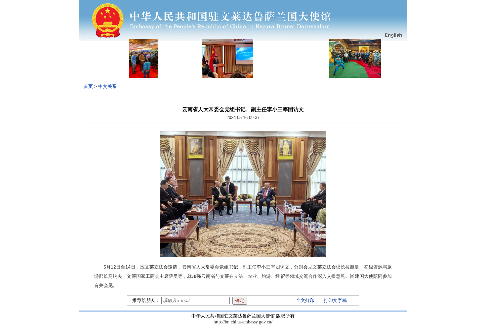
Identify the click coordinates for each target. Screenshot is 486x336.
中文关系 (107, 86)
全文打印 (305, 300)
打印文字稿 (335, 300)
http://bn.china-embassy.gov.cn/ (243, 321)
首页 (88, 86)
